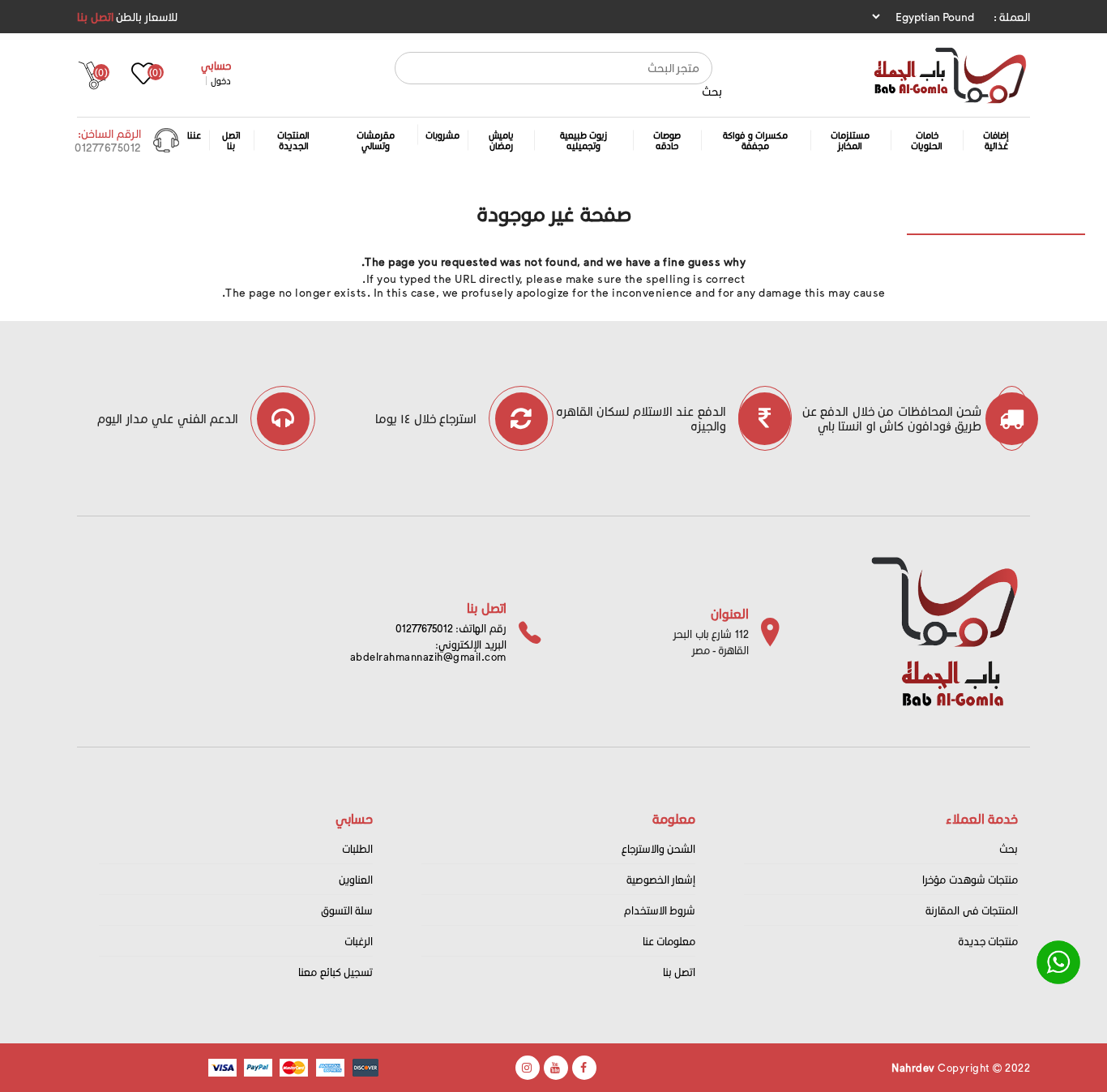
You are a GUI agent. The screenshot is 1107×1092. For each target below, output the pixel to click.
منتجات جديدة (988, 941)
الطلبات (357, 848)
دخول (221, 80)
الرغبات (358, 941)
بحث (712, 91)
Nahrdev (913, 1067)
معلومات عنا (669, 941)
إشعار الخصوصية (661, 879)
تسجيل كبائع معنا (335, 972)
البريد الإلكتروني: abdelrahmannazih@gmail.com (428, 650)
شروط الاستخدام (660, 910)
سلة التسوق (347, 910)
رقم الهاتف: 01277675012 (450, 628)
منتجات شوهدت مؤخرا (970, 879)
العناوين (356, 879)
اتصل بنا (95, 17)
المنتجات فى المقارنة (971, 910)
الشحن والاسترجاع (659, 848)
